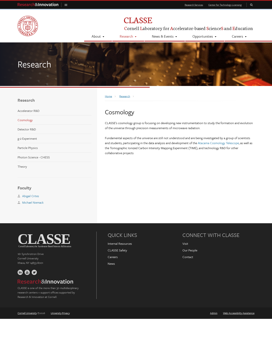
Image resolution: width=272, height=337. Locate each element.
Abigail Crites (30, 196)
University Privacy (60, 313)
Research (26, 100)
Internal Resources (120, 243)
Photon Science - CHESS (34, 157)
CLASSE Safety (117, 250)
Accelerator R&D (28, 110)
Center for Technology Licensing (225, 5)
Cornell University (27, 313)
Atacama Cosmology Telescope (218, 143)
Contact (187, 257)
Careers (113, 257)
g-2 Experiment (27, 138)
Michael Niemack (32, 202)
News (111, 263)
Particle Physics (28, 147)
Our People (189, 250)
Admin (213, 313)
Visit (185, 243)
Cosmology (25, 120)
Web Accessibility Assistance (238, 313)
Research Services (194, 5)
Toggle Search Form (251, 5)
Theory (22, 166)
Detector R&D (27, 129)
